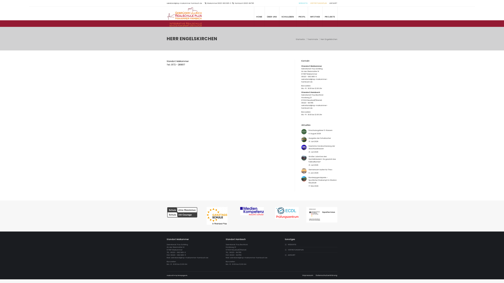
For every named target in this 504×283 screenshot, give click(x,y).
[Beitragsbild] (304, 131)
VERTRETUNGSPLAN (296, 250)
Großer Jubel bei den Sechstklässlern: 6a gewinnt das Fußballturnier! (322, 159)
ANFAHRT (291, 255)
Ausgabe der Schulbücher (320, 138)
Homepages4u (182, 275)
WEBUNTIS (292, 244)
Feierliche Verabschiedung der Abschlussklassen (322, 147)
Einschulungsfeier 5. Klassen (320, 130)
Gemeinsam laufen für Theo (320, 169)
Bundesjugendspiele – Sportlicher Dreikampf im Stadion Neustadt (323, 180)
